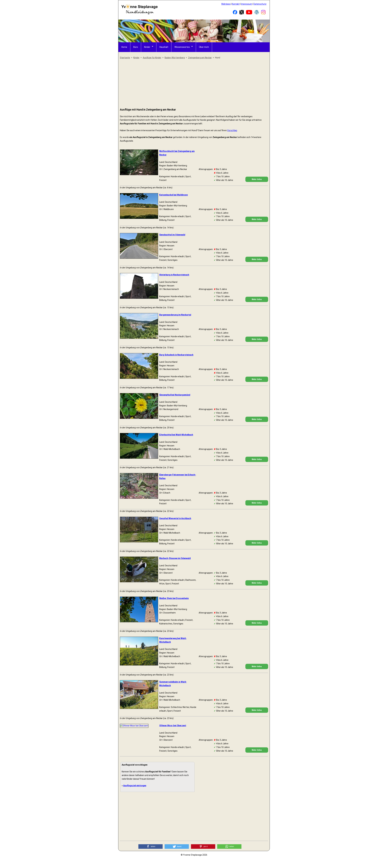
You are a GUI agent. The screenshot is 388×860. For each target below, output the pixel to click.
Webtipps (226, 4)
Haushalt (163, 47)
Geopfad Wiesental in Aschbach (175, 518)
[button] (150, 846)
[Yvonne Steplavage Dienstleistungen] (139, 14)
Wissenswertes (182, 47)
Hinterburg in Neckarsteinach (174, 275)
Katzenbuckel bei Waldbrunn (173, 195)
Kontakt (236, 4)
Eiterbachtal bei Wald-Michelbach (176, 434)
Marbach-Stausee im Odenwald (175, 558)
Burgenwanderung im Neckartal (175, 315)
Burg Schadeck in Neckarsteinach (176, 355)
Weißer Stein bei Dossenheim (174, 598)
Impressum (246, 4)
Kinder (147, 47)
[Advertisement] (194, 83)
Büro (135, 47)
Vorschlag (232, 130)
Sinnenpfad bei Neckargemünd (174, 395)
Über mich (204, 47)
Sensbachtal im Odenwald (172, 234)
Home (124, 47)
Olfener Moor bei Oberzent (172, 725)
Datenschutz (260, 4)
